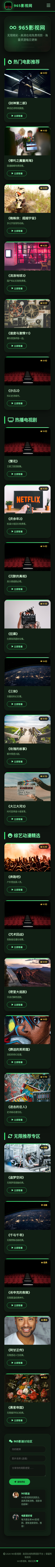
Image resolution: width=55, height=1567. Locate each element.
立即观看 (18, 116)
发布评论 (21, 1482)
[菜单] (48, 5)
